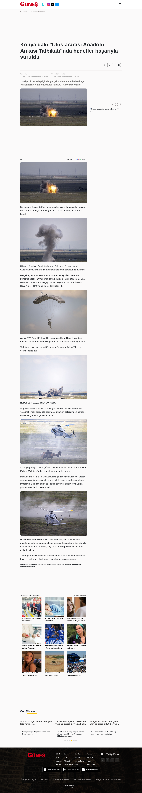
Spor (57, 757)
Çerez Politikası (61, 779)
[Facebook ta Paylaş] (114, 65)
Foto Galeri (90, 757)
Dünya (66, 757)
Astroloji (77, 757)
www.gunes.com (71, 785)
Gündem (59, 754)
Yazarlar (89, 754)
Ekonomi (67, 754)
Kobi (76, 764)
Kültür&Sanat (68, 764)
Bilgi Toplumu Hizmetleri (108, 779)
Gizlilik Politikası (82, 779)
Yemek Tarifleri (80, 761)
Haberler (23, 11)
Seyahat (77, 754)
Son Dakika (91, 764)
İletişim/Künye (28, 779)
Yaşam (58, 764)
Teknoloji (67, 761)
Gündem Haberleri (38, 11)
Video (89, 761)
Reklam (44, 779)
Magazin (59, 761)
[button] (114, 104)
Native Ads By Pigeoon (79, 595)
